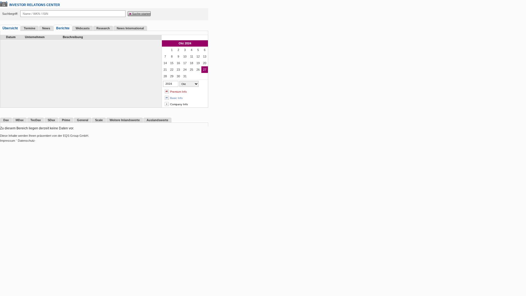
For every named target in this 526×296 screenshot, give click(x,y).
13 (204, 56)
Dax (6, 120)
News (46, 28)
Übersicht (10, 28)
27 (204, 69)
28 (165, 76)
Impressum (7, 140)
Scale (99, 120)
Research (103, 28)
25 (191, 69)
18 (191, 63)
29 (171, 76)
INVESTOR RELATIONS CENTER (34, 5)
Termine (29, 28)
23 (178, 69)
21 (165, 69)
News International (130, 28)
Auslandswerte (157, 120)
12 (198, 56)
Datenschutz (26, 140)
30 (178, 76)
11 (191, 56)
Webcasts (83, 28)
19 (198, 63)
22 (171, 69)
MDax (20, 120)
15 (171, 63)
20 (204, 63)
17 (185, 63)
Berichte (63, 28)
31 (185, 76)
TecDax (35, 120)
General (82, 120)
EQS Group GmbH (75, 135)
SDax (51, 120)
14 (165, 63)
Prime (66, 120)
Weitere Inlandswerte (125, 120)
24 (185, 69)
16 (178, 63)
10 (185, 56)
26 (198, 69)
